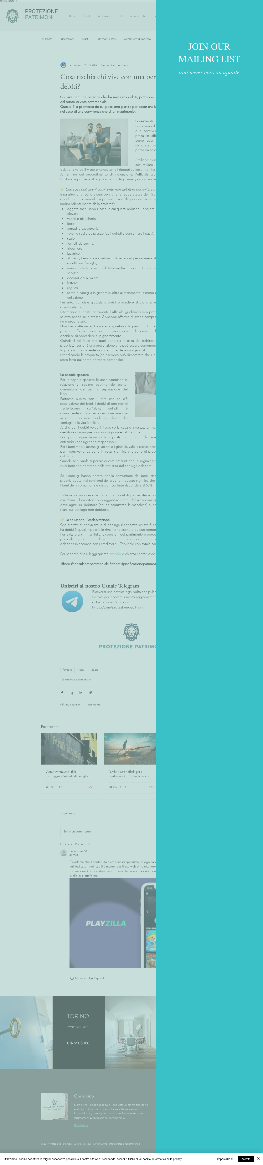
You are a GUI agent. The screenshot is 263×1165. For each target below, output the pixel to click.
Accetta (245, 1159)
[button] (256, 6)
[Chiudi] (258, 1159)
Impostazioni (225, 1159)
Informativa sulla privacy (167, 1159)
